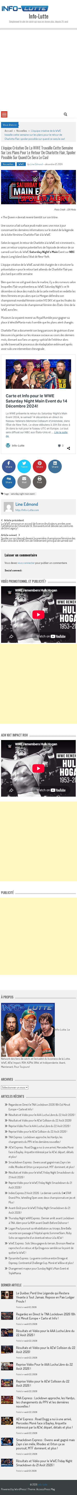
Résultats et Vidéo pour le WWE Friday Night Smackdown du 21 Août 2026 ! (44, 1463)
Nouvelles (21, 130)
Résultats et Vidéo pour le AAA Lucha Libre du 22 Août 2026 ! (42, 1115)
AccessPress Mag (45, 1489)
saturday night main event (23, 493)
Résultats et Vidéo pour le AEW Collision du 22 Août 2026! (40, 1120)
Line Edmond (36, 164)
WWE (21, 164)
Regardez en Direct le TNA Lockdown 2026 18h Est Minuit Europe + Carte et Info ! (45, 1316)
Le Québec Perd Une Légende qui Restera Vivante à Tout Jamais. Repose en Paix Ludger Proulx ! (45, 1297)
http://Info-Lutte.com (27, 510)
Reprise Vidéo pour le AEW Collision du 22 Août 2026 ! (38, 1131)
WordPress (20, 1489)
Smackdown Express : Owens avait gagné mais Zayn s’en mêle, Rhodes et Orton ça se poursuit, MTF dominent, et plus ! (45, 1444)
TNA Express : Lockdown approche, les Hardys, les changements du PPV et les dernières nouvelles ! (45, 1402)
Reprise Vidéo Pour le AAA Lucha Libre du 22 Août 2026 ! (39, 1126)
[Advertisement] (38, 69)
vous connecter (26, 563)
